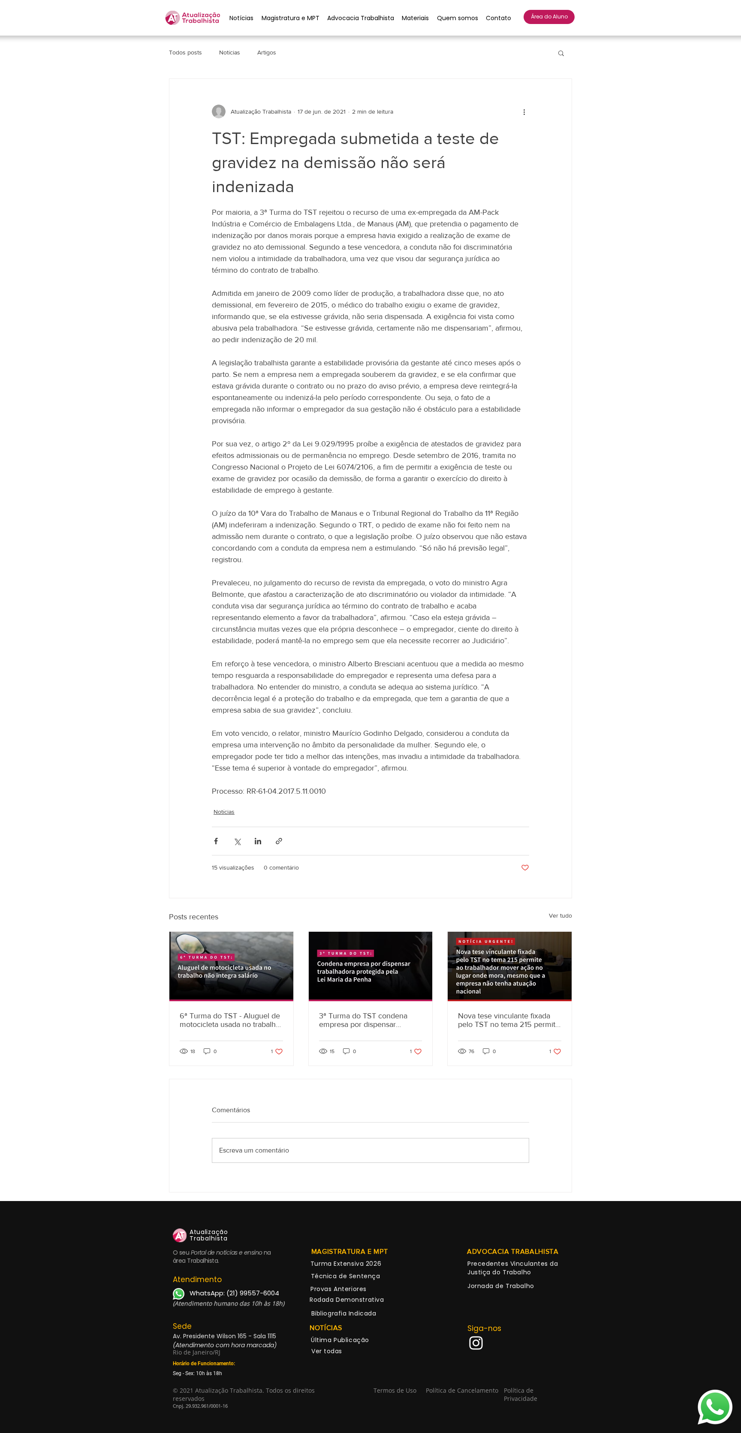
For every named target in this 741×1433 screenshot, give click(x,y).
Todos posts (185, 52)
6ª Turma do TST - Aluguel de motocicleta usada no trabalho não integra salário (230, 1020)
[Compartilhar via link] (279, 841)
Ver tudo (560, 915)
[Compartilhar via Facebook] (216, 841)
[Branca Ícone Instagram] (476, 1343)
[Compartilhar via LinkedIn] (258, 841)
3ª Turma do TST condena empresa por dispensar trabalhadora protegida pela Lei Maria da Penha (365, 1020)
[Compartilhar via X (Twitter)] (237, 841)
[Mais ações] (524, 111)
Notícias (229, 52)
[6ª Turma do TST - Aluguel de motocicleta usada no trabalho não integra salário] (231, 966)
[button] (561, 52)
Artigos (266, 52)
